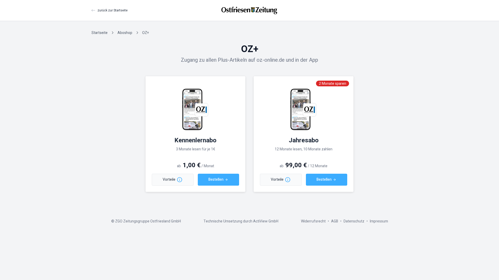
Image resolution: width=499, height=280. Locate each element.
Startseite (99, 33)
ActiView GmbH (265, 221)
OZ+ (145, 33)
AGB (334, 221)
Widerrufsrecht (313, 221)
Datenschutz (354, 221)
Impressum (379, 221)
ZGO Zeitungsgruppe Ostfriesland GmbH (148, 221)
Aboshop (124, 33)
